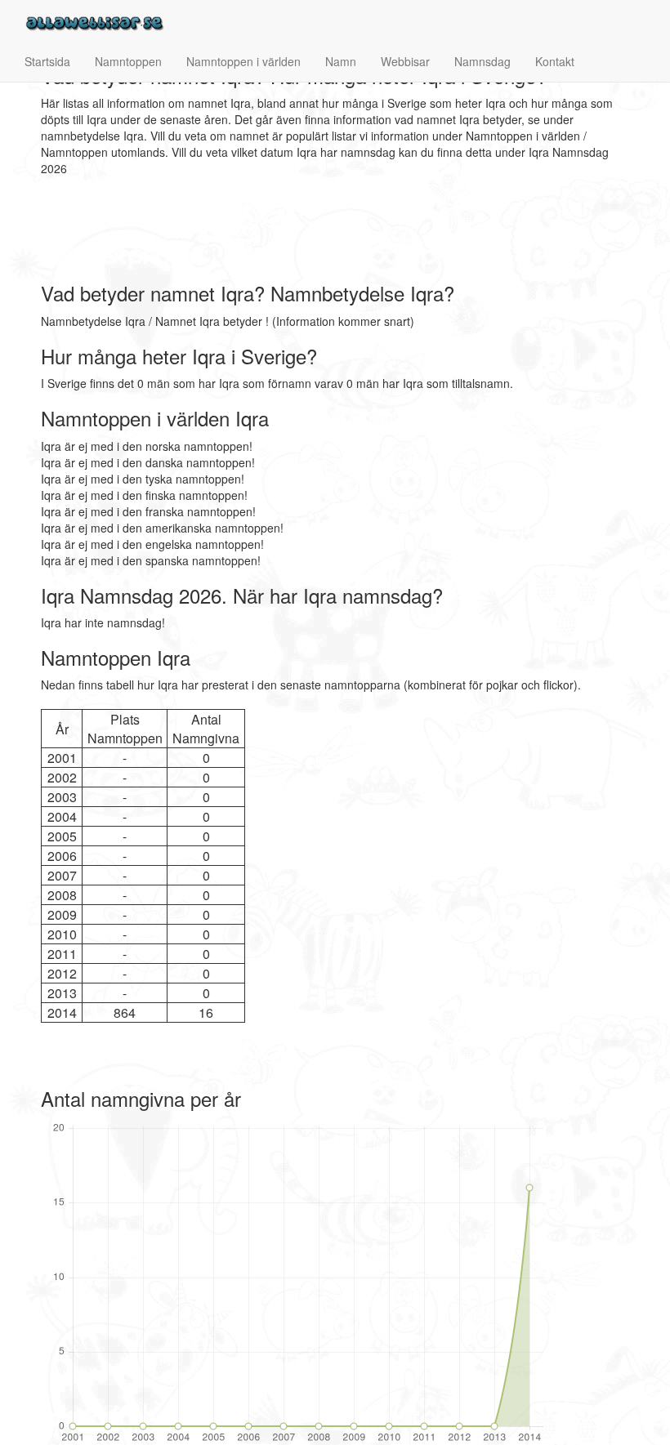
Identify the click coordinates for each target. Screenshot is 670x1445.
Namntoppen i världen (243, 61)
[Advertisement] (338, 229)
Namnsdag (482, 61)
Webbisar (405, 61)
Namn (340, 61)
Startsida (47, 61)
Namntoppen (128, 61)
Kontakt (554, 61)
